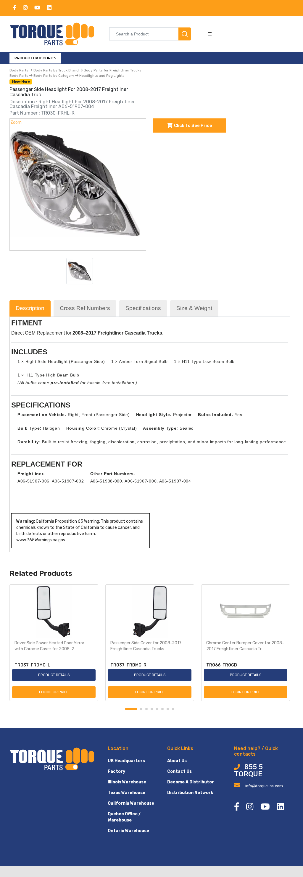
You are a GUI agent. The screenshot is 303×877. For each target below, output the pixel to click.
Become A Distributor (190, 782)
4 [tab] (152, 709)
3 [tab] (146, 709)
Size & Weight (194, 308)
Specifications (143, 308)
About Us (177, 760)
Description (30, 308)
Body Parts (19, 70)
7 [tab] (168, 709)
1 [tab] (131, 709)
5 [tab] (157, 709)
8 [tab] (173, 709)
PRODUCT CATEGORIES (35, 58)
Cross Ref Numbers (85, 308)
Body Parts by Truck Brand (56, 70)
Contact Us (179, 771)
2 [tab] (141, 709)
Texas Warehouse (126, 792)
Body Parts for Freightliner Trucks (112, 70)
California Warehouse (131, 803)
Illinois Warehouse (127, 782)
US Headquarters (126, 760)
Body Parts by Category (54, 76)
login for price (54, 692)
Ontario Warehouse (128, 830)
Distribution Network (190, 792)
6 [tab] (162, 709)
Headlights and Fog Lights (101, 76)
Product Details (54, 675)
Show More (21, 82)
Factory (116, 771)
